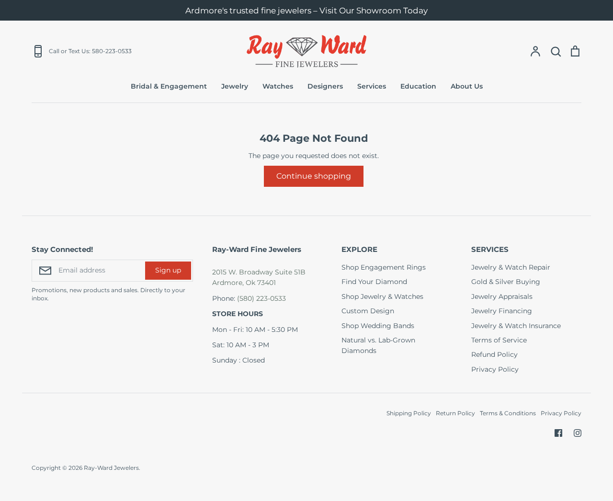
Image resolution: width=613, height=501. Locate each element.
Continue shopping (313, 176)
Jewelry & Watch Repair (510, 267)
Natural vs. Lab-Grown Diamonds (378, 345)
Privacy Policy (495, 369)
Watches (277, 86)
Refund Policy (494, 354)
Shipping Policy (408, 413)
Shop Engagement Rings (383, 267)
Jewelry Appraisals (502, 296)
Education (418, 86)
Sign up (168, 270)
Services (371, 86)
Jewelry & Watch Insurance (516, 325)
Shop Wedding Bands (377, 325)
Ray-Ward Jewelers (111, 467)
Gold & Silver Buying (505, 281)
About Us (467, 86)
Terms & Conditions (508, 413)
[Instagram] (577, 433)
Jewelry (234, 86)
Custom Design (367, 311)
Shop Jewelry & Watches (382, 296)
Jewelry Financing (501, 311)
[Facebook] (558, 433)
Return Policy (455, 413)
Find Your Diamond (374, 281)
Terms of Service (499, 340)
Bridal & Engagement (169, 86)
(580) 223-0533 (261, 298)
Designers (325, 86)
